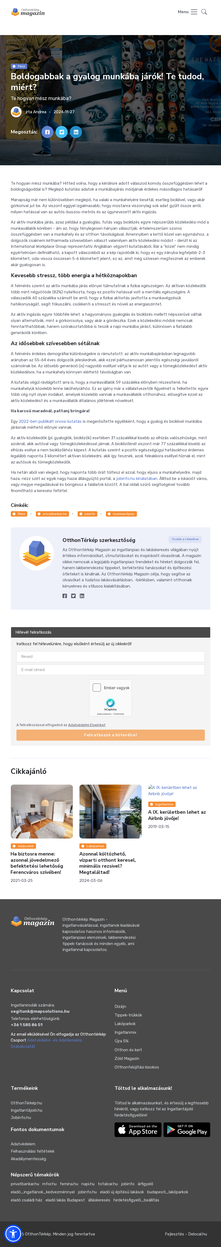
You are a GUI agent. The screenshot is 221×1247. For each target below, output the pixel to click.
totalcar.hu (108, 1183)
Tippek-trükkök (128, 1015)
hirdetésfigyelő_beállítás (136, 1200)
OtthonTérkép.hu (26, 1103)
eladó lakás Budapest (65, 1200)
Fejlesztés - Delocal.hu (186, 1234)
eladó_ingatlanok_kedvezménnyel (43, 1192)
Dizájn (120, 1006)
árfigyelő (145, 1183)
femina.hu (69, 1183)
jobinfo (90, 514)
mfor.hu (49, 1183)
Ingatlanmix (164, 804)
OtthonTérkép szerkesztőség (99, 540)
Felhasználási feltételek (32, 1151)
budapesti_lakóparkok (167, 1192)
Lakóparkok (95, 846)
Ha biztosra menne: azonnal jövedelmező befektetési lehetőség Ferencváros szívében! (37, 863)
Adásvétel (26, 846)
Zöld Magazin (127, 1058)
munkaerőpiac (124, 514)
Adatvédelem (23, 1144)
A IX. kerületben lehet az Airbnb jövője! (177, 815)
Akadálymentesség (28, 1158)
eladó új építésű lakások (122, 1192)
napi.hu (88, 1183)
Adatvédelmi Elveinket (86, 725)
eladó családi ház (26, 1200)
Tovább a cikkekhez (185, 539)
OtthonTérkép (38, 1234)
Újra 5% (122, 1041)
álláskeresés (99, 1200)
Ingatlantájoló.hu (26, 1110)
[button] (204, 12)
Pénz (21, 66)
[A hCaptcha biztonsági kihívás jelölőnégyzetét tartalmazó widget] (110, 697)
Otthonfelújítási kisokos (137, 1067)
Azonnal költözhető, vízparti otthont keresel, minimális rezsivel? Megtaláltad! (107, 863)
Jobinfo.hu (21, 1117)
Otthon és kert (128, 1049)
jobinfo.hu (87, 1192)
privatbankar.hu (55, 514)
